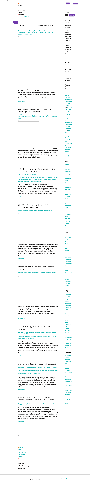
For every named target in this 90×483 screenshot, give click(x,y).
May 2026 (67, 169)
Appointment (75, 3)
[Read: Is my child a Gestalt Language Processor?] (38, 372)
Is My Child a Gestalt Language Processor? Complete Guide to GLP (68, 36)
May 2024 (68, 221)
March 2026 (68, 171)
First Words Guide (23, 17)
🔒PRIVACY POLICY (22, 8)
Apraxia (20, 210)
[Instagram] (63, 478)
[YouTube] (66, 478)
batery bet (68, 105)
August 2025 (68, 187)
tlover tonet (68, 117)
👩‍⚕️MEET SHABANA (22, 10)
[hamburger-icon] (68, 3)
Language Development (50, 115)
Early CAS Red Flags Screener (68, 65)
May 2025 (67, 192)
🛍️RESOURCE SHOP (22, 14)
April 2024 (68, 223)
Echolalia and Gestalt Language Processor (30, 115)
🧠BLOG (19, 7)
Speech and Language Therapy (40, 116)
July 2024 (67, 218)
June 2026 (68, 167)
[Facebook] (61, 478)
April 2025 (68, 194)
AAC (19, 174)
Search (72, 15)
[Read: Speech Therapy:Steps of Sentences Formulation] (38, 337)
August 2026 (68, 164)
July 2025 (67, 189)
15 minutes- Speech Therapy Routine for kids (31, 31)
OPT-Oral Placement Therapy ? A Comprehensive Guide (68, 99)
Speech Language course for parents (47, 403)
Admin (67, 141)
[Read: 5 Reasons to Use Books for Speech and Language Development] (28, 133)
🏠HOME (20, 5)
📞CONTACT (20, 12)
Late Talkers (29, 32)
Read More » (21, 101)
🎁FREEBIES (20, 3)
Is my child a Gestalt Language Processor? (37, 364)
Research (36, 32)
